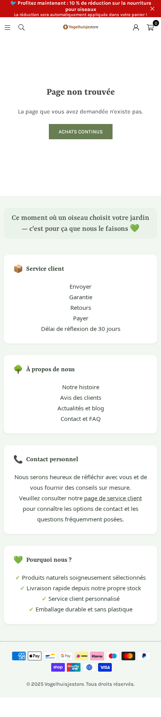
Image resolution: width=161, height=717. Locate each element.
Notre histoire (80, 387)
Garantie (80, 297)
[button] (150, 27)
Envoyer (80, 286)
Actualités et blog (80, 408)
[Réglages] (136, 27)
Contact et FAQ (81, 418)
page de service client (113, 498)
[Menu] (7, 27)
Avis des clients (80, 397)
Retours (80, 307)
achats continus (81, 132)
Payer (80, 318)
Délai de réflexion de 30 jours (80, 328)
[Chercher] (21, 27)
